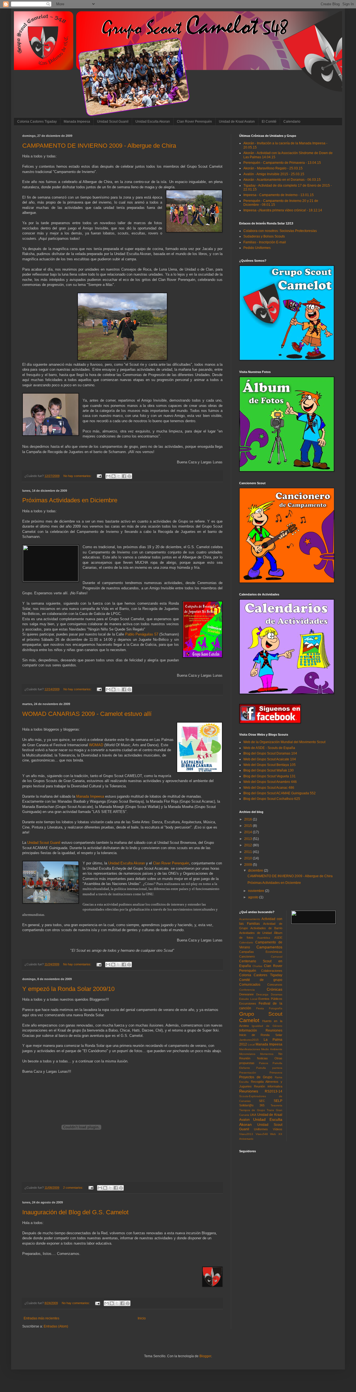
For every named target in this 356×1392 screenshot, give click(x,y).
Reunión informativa (268, 1086)
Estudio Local (248, 998)
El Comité (269, 121)
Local (251, 1044)
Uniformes (261, 1129)
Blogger (205, 1356)
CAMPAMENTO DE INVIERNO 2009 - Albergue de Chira (99, 145)
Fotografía (275, 1008)
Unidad (43, 842)
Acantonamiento (249, 919)
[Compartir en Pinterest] (129, 476)
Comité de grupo (260, 980)
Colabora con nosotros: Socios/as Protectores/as (280, 231)
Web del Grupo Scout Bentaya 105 (269, 765)
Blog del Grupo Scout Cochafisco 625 (271, 799)
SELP (278, 1101)
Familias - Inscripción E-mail (264, 242)
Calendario (291, 121)
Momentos (266, 1053)
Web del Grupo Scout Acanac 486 (268, 788)
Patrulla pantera (269, 1067)
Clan (171, 863)
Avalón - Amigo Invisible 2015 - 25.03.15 (273, 174)
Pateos (263, 1063)
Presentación (247, 1072)
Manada (90, 796)
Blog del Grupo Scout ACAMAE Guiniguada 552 (279, 793)
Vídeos (277, 1129)
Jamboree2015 (249, 1039)
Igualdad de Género (267, 1025)
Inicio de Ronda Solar (260, 1035)
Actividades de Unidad (255, 932)
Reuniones (248, 1091)
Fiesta (260, 1008)
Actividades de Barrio (266, 928)
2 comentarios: (73, 1187)
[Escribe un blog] (113, 476)
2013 (248, 839)
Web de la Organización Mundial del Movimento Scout (284, 742)
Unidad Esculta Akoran (152, 121)
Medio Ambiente (271, 1049)
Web (273, 1134)
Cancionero (247, 956)
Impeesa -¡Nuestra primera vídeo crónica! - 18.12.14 (282, 210)
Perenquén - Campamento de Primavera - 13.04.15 (282, 163)
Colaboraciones (271, 970)
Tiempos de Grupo (252, 1110)
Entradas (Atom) (56, 1326)
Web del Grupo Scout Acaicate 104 (269, 759)
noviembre (256, 891)
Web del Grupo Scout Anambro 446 (270, 782)
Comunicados (249, 984)
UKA (253, 1114)
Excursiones (247, 1003)
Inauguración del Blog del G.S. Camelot (75, 1212)
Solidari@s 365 (251, 1105)
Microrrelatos (247, 1053)
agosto (253, 897)
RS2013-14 (273, 1091)
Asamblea (263, 937)
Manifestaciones (249, 1049)
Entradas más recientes (41, 1318)
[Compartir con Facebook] (124, 476)
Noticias (262, 1058)
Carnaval (276, 956)
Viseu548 (262, 1134)
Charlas (257, 966)
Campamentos (269, 947)
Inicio (142, 1318)
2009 (248, 865)
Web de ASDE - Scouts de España (269, 748)
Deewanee (246, 994)
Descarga (262, 994)
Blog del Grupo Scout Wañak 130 (268, 770)
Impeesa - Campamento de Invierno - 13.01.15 (278, 195)
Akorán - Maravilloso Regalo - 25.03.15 (273, 168)
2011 (248, 852)
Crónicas (274, 989)
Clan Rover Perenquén (194, 121)
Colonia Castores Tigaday (37, 121)
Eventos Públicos (270, 998)
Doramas (276, 994)
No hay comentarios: (77, 476)
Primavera (276, 1072)
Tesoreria (276, 1105)
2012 (248, 845)
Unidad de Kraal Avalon (237, 121)
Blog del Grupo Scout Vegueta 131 (269, 776)
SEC (262, 1100)
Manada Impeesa (77, 121)
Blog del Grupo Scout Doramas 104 (270, 753)
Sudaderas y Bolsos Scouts (264, 236)
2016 (248, 819)
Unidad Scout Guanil (112, 121)
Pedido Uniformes (257, 248)
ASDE (278, 937)
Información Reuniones (260, 1030)
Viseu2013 (246, 1134)
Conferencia (247, 989)
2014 (248, 832)
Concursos (274, 984)
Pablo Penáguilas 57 (141, 634)
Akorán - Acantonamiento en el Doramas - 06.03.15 (282, 180)
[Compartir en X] (119, 476)
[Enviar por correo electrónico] (108, 476)
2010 (248, 858)
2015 (248, 826)
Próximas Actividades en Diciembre (69, 500)
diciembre (256, 870)
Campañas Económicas (260, 951)
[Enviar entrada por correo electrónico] (99, 476)
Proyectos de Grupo (255, 1077)
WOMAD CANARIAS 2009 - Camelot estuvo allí (87, 713)
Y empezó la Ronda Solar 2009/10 (68, 988)
